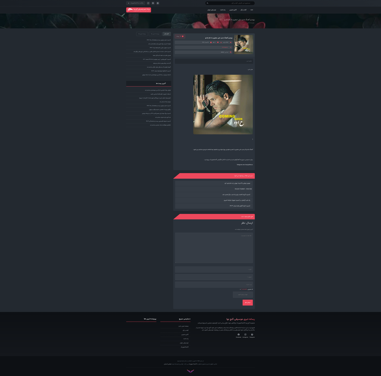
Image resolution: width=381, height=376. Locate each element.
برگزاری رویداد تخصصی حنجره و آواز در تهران (160, 110)
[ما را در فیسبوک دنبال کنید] (153, 3)
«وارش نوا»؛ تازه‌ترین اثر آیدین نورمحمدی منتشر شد (158, 90)
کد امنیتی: (246, 289)
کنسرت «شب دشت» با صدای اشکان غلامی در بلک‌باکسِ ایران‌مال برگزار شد (152, 52)
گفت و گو (243, 10)
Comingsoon (225, 47)
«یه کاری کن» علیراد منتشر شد (163, 117)
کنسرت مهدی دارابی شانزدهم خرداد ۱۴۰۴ (160, 48)
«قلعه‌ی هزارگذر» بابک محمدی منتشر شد (160, 125)
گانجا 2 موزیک (193, 364)
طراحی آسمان (167, 364)
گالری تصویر (233, 10)
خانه (252, 10)
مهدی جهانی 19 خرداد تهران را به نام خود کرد (237, 183)
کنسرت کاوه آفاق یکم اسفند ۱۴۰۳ (240, 206)
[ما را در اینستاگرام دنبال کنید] (148, 3)
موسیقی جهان (211, 10)
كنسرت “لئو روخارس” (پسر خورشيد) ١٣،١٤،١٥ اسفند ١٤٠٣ (157, 59)
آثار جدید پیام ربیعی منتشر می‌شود (162, 63)
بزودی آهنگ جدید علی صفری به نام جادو (219, 38)
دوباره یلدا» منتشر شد (165, 102)
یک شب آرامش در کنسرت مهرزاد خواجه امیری (237, 200)
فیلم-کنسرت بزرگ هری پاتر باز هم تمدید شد (159, 44)
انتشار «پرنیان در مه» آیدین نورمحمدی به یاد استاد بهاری (156, 75)
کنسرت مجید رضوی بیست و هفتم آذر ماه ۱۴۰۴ (159, 40)
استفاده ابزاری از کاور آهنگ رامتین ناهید (161, 94)
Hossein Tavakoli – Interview (243, 189)
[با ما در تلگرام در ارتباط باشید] (158, 3)
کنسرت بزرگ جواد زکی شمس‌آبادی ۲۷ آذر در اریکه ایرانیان (156, 113)
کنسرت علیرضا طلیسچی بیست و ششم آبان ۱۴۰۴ (158, 121)
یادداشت (222, 10)
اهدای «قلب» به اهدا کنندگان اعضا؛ (162, 55)
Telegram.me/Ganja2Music (245, 165)
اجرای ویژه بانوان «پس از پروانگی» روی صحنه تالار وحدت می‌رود (155, 98)
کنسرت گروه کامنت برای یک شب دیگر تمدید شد (236, 195)
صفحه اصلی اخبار (183, 326)
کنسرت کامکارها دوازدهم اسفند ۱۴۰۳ (161, 71)
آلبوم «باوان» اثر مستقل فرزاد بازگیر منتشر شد (159, 67)
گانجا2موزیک (185, 347)
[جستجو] (207, 3)
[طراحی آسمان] (190, 371)
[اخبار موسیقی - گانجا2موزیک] (138, 9)
